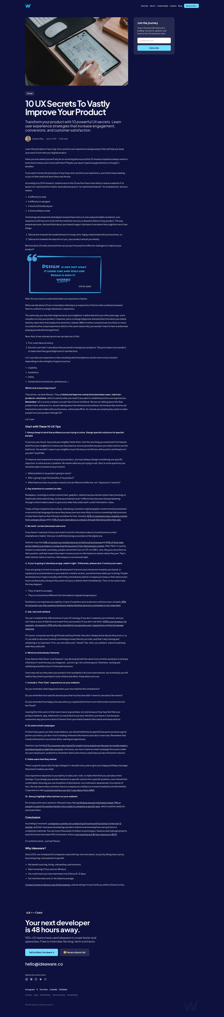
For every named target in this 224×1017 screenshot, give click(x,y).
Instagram (30, 989)
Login (36, 995)
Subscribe (154, 48)
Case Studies (162, 6)
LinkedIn (53, 989)
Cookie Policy (72, 995)
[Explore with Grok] (45, 979)
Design (30, 93)
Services (144, 6)
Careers (173, 6)
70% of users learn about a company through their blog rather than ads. (86, 519)
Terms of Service (58, 995)
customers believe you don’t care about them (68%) (69, 790)
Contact (28, 995)
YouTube (44, 989)
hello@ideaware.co (44, 963)
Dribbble (63, 989)
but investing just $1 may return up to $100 (96, 834)
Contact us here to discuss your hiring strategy (47, 884)
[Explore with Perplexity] (36, 979)
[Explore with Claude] (31, 979)
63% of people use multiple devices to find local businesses (72, 542)
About (152, 6)
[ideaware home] (27, 6)
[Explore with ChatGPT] (26, 979)
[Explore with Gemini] (40, 979)
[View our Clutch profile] (34, 914)
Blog (180, 6)
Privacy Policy (45, 995)
